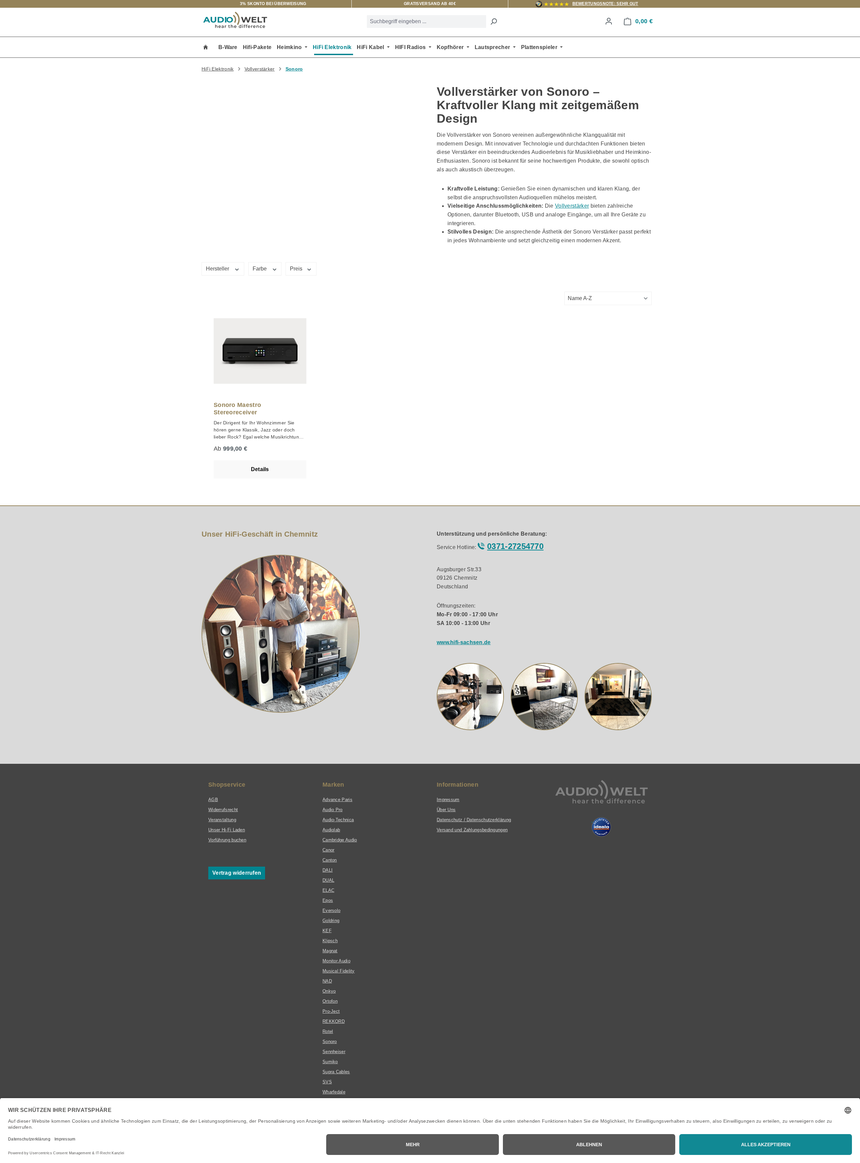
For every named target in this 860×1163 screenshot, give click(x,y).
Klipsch (330, 940)
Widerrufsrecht (223, 809)
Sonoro (329, 1041)
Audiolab (331, 829)
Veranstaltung (222, 819)
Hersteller (218, 269)
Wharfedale (333, 1091)
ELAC (328, 890)
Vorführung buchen (227, 839)
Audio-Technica (338, 819)
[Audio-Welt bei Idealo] (601, 827)
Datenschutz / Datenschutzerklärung (474, 819)
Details (260, 469)
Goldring (330, 920)
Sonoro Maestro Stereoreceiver (237, 409)
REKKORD (333, 1021)
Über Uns (446, 809)
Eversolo (331, 910)
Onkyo (329, 991)
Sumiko (330, 1061)
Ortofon (330, 1001)
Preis (297, 269)
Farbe (260, 269)
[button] (470, 696)
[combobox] (426, 21)
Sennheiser (333, 1051)
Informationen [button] (457, 784)
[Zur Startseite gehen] (235, 20)
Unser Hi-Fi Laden (226, 829)
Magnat (330, 950)
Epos (327, 900)
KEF (327, 930)
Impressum (448, 799)
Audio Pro (332, 809)
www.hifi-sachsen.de (464, 642)
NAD (327, 981)
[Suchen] (493, 21)
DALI (327, 870)
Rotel (327, 1031)
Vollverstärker (572, 206)
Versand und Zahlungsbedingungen (472, 829)
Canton (329, 860)
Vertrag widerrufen (236, 873)
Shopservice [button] (226, 784)
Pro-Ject (331, 1011)
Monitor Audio (336, 960)
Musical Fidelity (338, 970)
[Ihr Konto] (608, 21)
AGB (213, 799)
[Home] (206, 47)
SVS (327, 1081)
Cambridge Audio (339, 839)
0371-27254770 (515, 546)
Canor (328, 850)
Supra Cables (336, 1071)
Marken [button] (333, 784)
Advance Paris (337, 799)
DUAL (328, 880)
